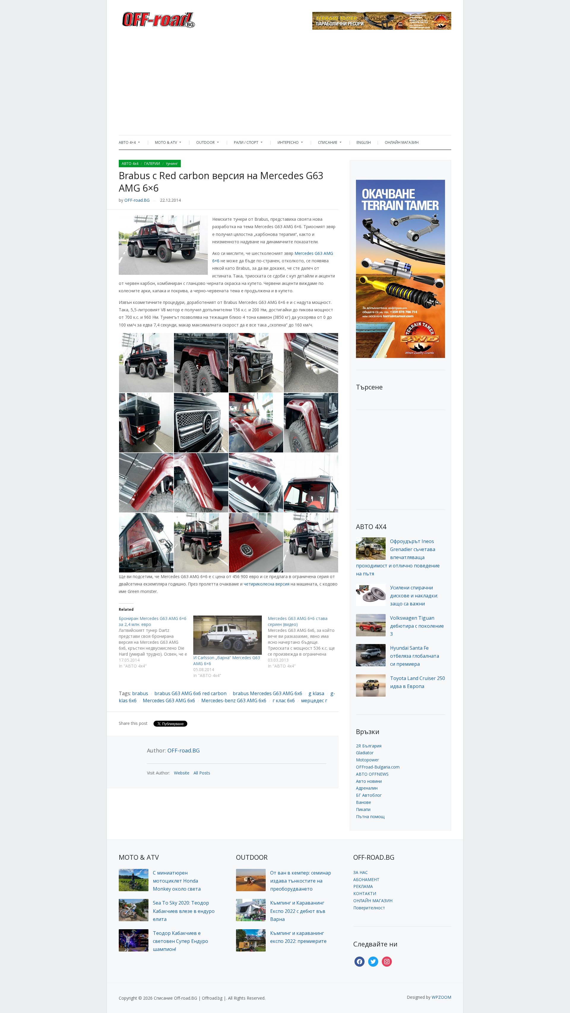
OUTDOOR (202, 144)
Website (181, 773)
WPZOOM (441, 997)
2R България (368, 746)
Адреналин (367, 788)
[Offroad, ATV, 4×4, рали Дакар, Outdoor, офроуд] (171, 18)
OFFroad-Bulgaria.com (378, 767)
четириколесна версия (266, 584)
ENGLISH (364, 142)
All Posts (202, 773)
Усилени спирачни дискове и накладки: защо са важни (414, 595)
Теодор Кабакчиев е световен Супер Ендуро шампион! (180, 941)
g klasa (316, 693)
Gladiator (364, 752)
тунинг (172, 163)
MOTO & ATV (163, 144)
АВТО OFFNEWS (372, 774)
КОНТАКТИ (364, 893)
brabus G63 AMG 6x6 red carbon (190, 693)
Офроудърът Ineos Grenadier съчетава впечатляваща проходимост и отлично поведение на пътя (398, 557)
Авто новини (369, 781)
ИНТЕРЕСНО (285, 144)
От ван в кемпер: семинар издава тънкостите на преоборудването (300, 881)
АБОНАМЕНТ (366, 879)
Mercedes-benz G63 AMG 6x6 (233, 700)
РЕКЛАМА (363, 886)
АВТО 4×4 (127, 144)
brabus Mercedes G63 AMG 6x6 (267, 693)
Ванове (363, 802)
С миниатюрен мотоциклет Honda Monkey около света (177, 881)
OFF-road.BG (137, 200)
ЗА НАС (360, 872)
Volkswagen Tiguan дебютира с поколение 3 (417, 626)
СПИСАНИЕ (324, 144)
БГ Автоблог (369, 795)
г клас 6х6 (284, 700)
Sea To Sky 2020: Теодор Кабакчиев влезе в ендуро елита (184, 911)
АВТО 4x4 (130, 163)
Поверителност (369, 908)
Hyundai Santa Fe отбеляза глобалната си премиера (414, 656)
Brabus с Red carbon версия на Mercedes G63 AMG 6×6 (221, 181)
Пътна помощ (370, 816)
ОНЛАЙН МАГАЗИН (402, 142)
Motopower (367, 760)
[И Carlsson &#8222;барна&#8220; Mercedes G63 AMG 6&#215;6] (227, 635)
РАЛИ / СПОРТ (243, 144)
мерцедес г (314, 700)
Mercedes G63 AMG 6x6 (169, 700)
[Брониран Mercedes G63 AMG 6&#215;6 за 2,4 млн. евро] (156, 642)
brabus (140, 693)
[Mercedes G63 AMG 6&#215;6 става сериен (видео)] (305, 642)
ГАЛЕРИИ (152, 163)
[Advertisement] (285, 84)
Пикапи (363, 809)
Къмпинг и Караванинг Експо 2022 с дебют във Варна (297, 911)
